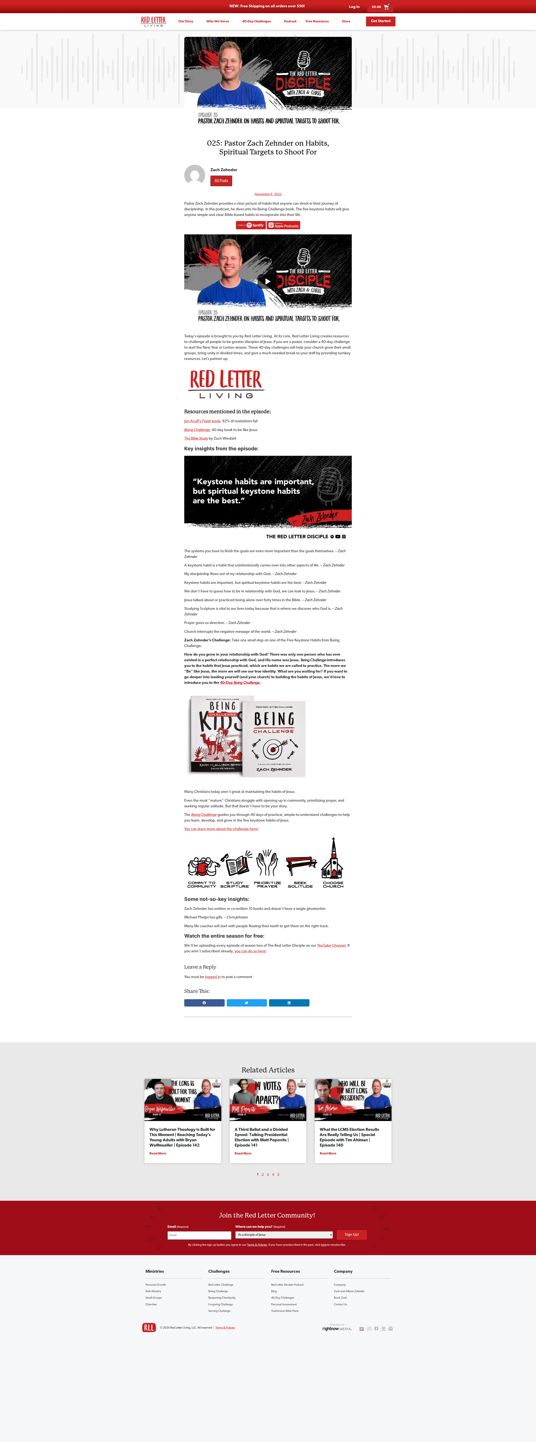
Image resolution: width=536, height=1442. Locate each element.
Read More (157, 1153)
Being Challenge (218, 1291)
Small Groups (154, 1298)
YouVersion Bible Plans (285, 1311)
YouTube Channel (331, 946)
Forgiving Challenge (220, 1304)
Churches (151, 1304)
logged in (213, 977)
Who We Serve (217, 21)
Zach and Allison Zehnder (349, 1291)
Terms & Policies (257, 1245)
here (324, 1245)
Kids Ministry (153, 1291)
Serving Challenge (219, 1311)
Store (346, 21)
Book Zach (340, 1298)
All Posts (221, 181)
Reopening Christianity (222, 1298)
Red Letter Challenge (220, 1285)
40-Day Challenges (256, 21)
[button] (204, 1003)
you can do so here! (250, 951)
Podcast (290, 21)
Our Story (185, 21)
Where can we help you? (260, 1227)
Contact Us (340, 1304)
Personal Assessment (284, 1304)
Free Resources (317, 21)
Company (340, 1285)
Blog (274, 1291)
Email (178, 1227)
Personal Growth (156, 1285)
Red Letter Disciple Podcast (287, 1285)
